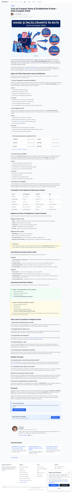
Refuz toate (64, 485)
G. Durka (19, 13)
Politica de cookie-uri (41, 472)
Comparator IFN (22, 470)
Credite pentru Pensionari (24, 474)
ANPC (55, 468)
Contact (20, 1)
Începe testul (54, 417)
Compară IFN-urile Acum (19, 409)
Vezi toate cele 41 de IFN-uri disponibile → (20, 149)
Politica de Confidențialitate (42, 468)
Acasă (12, 1)
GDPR (38, 470)
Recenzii (28, 1)
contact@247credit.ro (61, 466)
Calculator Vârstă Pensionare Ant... (25, 480)
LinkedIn (31, 435)
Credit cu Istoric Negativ (23, 476)
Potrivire (33, 1)
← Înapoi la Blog (14, 457)
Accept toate (53, 485)
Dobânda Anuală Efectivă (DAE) (36, 337)
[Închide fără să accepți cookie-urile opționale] (69, 472)
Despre (16, 1)
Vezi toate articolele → (23, 482)
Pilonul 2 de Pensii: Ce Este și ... (25, 478)
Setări (59, 488)
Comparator (39, 1)
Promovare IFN (39, 476)
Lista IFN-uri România (23, 472)
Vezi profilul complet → (23, 435)
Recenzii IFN (21, 468)
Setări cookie (39, 474)
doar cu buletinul (21, 121)
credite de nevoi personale (30, 68)
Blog (25, 1)
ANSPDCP (59, 468)
